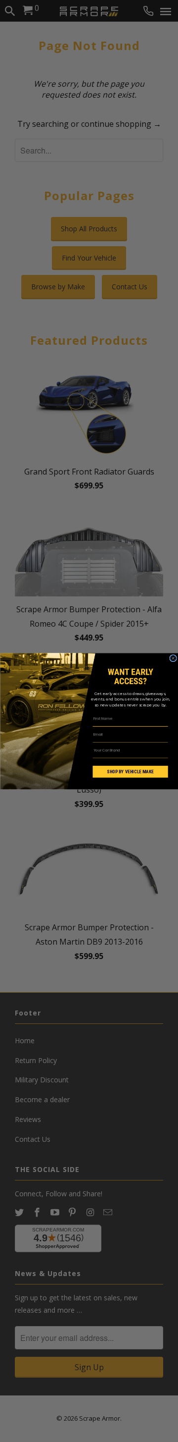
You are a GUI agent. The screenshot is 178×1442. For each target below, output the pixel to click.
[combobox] (126, 750)
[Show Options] (162, 750)
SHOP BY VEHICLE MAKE (130, 771)
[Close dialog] (173, 658)
